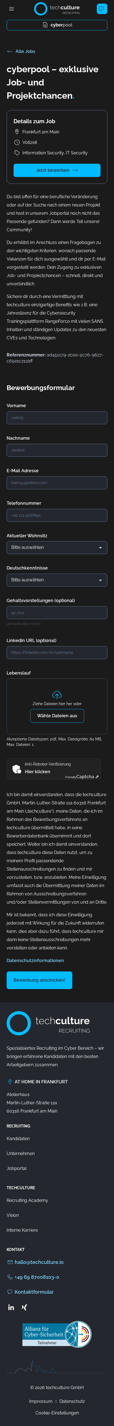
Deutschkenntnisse (27, 568)
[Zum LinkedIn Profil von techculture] (11, 1307)
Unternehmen (21, 1153)
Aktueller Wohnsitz (27, 535)
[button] (12, 9)
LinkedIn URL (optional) (31, 640)
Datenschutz (72, 1401)
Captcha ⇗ (82, 776)
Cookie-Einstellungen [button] (57, 1413)
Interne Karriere (22, 1230)
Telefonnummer (24, 503)
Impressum (41, 1401)
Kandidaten (18, 1138)
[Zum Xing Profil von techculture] (24, 1307)
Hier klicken (37, 771)
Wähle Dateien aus (57, 715)
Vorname (16, 405)
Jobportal (17, 1168)
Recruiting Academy (27, 1200)
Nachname (18, 438)
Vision (13, 1215)
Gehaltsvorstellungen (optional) (41, 600)
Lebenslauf (19, 673)
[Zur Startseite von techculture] (57, 8)
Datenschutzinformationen (35, 960)
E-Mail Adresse (23, 470)
